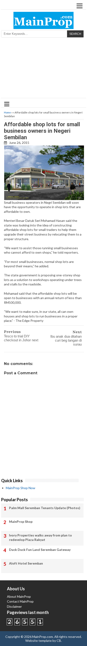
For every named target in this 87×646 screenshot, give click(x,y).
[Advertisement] (43, 69)
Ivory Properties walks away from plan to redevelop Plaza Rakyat (40, 537)
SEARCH (75, 34)
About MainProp (19, 596)
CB (59, 641)
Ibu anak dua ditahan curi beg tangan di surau (66, 340)
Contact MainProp (20, 601)
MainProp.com (42, 637)
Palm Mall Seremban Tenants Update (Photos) (44, 508)
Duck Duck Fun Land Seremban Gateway (40, 550)
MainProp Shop (20, 521)
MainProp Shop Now (20, 488)
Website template (38, 641)
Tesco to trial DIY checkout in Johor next (21, 338)
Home (7, 112)
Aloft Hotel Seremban (26, 563)
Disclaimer (14, 606)
